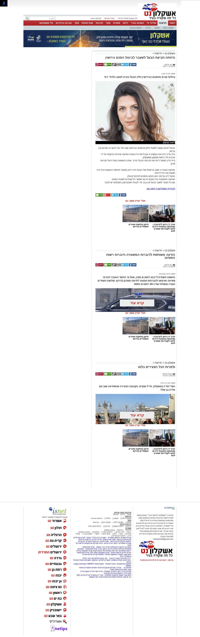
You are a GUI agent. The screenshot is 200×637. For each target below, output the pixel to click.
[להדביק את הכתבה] (107, 196)
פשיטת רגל (107, 551)
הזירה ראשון (90, 571)
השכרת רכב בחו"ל (99, 537)
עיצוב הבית (113, 543)
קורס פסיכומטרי (91, 549)
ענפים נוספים (109, 530)
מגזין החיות (104, 541)
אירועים (96, 522)
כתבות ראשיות (84, 532)
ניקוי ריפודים (116, 571)
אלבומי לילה (118, 522)
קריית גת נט (85, 575)
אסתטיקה (83, 564)
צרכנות (115, 514)
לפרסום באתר (95, 18)
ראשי (172, 23)
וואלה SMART (93, 564)
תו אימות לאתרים (92, 541)
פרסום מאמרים (114, 537)
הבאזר (88, 537)
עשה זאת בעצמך (109, 539)
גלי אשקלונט (46, 23)
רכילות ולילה (125, 524)
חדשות (163, 23)
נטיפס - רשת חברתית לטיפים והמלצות (156, 560)
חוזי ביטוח (103, 558)
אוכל (129, 514)
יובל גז (119, 568)
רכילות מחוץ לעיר (94, 526)
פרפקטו (95, 560)
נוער (121, 534)
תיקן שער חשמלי (124, 575)
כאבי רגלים (86, 558)
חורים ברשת (115, 541)
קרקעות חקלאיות (111, 575)
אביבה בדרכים (64, 23)
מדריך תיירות (97, 539)
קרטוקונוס (88, 543)
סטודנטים (123, 569)
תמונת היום (106, 522)
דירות (122, 556)
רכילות (128, 526)
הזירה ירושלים (122, 573)
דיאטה (128, 551)
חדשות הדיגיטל (84, 539)
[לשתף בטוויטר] (125, 65)
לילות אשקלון (118, 526)
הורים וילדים (126, 552)
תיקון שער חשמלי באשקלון (121, 554)
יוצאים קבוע (97, 551)
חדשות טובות (116, 552)
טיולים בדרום (112, 549)
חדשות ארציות (136, 27)
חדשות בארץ (107, 532)
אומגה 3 (87, 568)
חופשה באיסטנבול (124, 564)
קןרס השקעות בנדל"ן (84, 551)
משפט (157, 27)
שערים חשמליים (124, 543)
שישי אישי (106, 534)
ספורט (116, 23)
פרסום (125, 577)
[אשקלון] (157, 20)
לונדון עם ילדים (79, 537)
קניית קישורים (126, 537)
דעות (129, 532)
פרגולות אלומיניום (115, 577)
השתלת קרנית (98, 554)
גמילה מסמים (116, 560)
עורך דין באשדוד (96, 575)
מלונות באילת (125, 541)
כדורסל (120, 530)
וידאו (125, 23)
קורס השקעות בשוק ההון (100, 552)
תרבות (99, 23)
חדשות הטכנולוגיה (117, 547)
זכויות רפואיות (110, 564)
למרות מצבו (165, 74)
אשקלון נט (169, 53)
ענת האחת (87, 23)
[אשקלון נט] (169, 508)
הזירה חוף (99, 571)
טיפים (106, 543)
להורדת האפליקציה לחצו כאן (161, 188)
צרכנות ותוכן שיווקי (122, 512)
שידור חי (151, 23)
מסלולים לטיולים (124, 549)
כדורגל (128, 530)
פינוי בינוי (105, 547)
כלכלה (148, 27)
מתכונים (81, 549)
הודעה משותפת (164, 274)
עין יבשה (127, 558)
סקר (108, 23)
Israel (101, 564)
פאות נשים (114, 569)
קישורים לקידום (104, 560)
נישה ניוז (128, 547)
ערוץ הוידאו (119, 532)
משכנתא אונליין (85, 560)
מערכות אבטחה (110, 573)
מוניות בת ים (126, 571)
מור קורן (115, 551)
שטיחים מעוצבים (109, 568)
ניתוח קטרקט (98, 543)
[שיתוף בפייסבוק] (132, 65)
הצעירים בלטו (165, 383)
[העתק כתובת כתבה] (116, 65)
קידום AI (81, 541)
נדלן (123, 514)
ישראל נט (127, 568)
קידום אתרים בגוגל (123, 539)
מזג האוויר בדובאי (116, 558)
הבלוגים (96, 532)
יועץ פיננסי (126, 560)
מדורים (128, 534)
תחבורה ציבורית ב (118, 536)
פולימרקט (95, 558)
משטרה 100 (168, 27)
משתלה (107, 571)
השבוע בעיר (137, 23)
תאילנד (107, 554)
